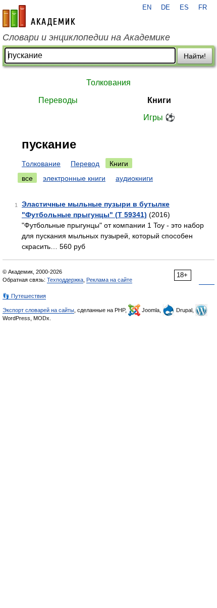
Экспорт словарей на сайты (38, 310)
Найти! (195, 56)
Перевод (85, 164)
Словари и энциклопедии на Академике (86, 37)
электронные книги (74, 178)
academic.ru (39, 16)
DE (165, 7)
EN (146, 7)
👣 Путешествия (24, 296)
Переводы (58, 100)
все (27, 178)
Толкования (108, 82)
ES (184, 7)
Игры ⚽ (159, 117)
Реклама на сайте (109, 280)
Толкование (41, 164)
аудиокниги (134, 178)
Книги (159, 100)
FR (202, 7)
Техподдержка (65, 280)
